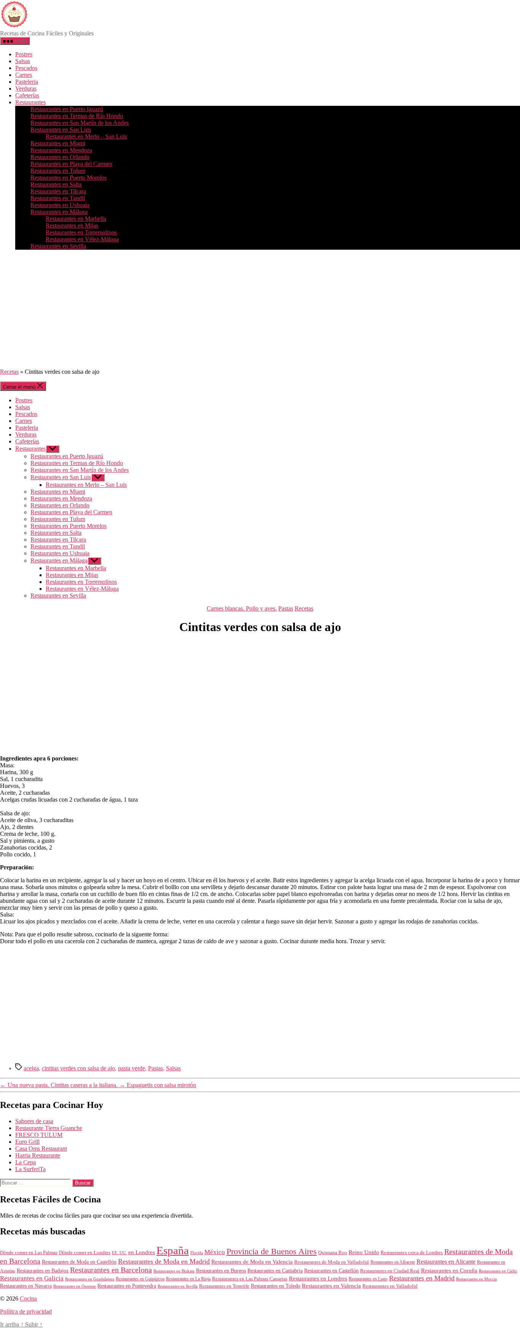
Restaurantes (30, 102)
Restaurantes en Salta (55, 184)
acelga (31, 1068)
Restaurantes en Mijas (72, 225)
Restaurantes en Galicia (32, 1278)
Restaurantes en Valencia (331, 1286)
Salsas (22, 61)
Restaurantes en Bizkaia (174, 1271)
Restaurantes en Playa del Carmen (71, 164)
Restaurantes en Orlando (59, 157)
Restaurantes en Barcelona (111, 1270)
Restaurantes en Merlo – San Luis (86, 136)
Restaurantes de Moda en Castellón (79, 1262)
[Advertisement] (260, 309)
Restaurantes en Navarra (26, 1286)
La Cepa (25, 1162)
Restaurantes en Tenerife (224, 1286)
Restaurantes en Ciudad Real (390, 1271)
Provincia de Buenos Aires (272, 1251)
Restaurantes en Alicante (445, 1261)
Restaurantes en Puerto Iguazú (66, 109)
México (214, 1252)
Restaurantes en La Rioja (188, 1279)
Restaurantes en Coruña (449, 1270)
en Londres (141, 1252)
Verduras (26, 88)
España (172, 1250)
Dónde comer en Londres (84, 1252)
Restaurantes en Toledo (275, 1286)
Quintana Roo (332, 1252)
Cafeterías (27, 95)
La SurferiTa (30, 1169)
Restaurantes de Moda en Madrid (164, 1261)
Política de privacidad (26, 1311)
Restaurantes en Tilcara (58, 191)
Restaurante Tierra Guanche (48, 1128)
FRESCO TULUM (38, 1135)
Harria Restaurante (37, 1155)
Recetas (9, 371)
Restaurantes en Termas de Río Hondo (76, 116)
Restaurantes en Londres (318, 1278)
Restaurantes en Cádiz (498, 1271)
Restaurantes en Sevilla (58, 246)
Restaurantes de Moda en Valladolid (331, 1262)
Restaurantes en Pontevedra (126, 1286)
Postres (23, 54)
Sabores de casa (34, 1121)
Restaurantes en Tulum (57, 170)
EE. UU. (119, 1252)
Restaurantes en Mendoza (61, 150)
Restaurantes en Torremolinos (81, 232)
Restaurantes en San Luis (60, 129)
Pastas (285, 608)
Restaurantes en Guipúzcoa (140, 1279)
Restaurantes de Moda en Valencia (252, 1262)
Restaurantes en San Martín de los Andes (79, 123)
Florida (196, 1252)
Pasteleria (26, 81)
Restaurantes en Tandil (57, 198)
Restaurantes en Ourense (74, 1286)
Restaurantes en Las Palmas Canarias (249, 1279)
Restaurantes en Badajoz (43, 1271)
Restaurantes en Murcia (476, 1279)
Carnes (23, 75)
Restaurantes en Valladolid (390, 1286)
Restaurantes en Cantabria (275, 1271)
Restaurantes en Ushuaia (59, 205)
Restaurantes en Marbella (76, 218)
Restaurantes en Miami (57, 143)
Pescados (26, 68)
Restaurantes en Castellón (331, 1271)
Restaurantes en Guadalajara (89, 1279)
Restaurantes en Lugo (368, 1279)
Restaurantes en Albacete (392, 1262)
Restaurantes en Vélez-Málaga (82, 239)
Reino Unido (364, 1252)
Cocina (28, 1298)
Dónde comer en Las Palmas (28, 1252)
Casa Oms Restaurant (41, 1148)
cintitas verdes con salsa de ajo (78, 1068)
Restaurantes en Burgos (221, 1271)
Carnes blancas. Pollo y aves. (242, 608)
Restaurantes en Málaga (59, 212)
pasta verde (131, 1068)
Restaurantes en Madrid (422, 1278)
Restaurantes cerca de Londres (412, 1252)
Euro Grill (27, 1141)
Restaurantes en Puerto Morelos (68, 177)
